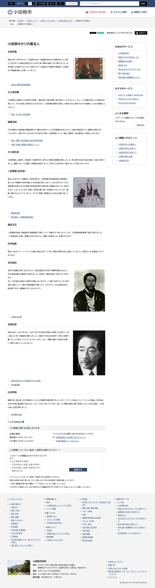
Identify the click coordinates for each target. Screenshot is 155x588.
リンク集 (121, 502)
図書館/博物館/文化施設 (91, 518)
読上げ (52, 3)
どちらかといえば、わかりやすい (26, 464)
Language (72, 3)
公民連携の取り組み (54, 523)
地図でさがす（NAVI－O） (128, 57)
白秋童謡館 (15, 385)
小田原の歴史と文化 (65, 21)
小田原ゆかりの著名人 (127, 144)
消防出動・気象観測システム (129, 77)
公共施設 (84, 499)
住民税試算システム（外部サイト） (130, 533)
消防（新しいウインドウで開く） (22, 545)
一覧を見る (140, 125)
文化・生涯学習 (16, 533)
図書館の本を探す (125, 61)
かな (59, 3)
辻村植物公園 (16, 414)
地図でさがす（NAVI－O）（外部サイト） (132, 509)
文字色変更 (41, 3)
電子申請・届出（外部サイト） (128, 524)
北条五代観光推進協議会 (21, 85)
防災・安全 (15, 514)
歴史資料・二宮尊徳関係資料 (22, 217)
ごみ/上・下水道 (88, 521)
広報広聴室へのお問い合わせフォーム (71, 437)
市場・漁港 (86, 531)
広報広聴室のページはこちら (67, 441)
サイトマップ (112, 577)
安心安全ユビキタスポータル (129, 69)
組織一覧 (111, 565)
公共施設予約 (123, 53)
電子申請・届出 (124, 73)
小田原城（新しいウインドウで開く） (59, 505)
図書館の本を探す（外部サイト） (129, 512)
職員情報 (50, 537)
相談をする (122, 65)
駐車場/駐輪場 (87, 537)
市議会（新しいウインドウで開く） (58, 533)
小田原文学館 (16, 317)
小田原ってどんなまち (47, 21)
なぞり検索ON (16, 422)
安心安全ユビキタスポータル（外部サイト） (132, 520)
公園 (84, 514)
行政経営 (14, 536)
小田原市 (19, 12)
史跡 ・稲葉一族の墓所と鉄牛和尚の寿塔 (27, 140)
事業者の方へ (52, 516)
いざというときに (16, 499)
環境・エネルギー (17, 520)
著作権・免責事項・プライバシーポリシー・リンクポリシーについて (127, 573)
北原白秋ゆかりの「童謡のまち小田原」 (26, 381)
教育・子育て (15, 510)
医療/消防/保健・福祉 (90, 508)
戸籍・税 (14, 507)
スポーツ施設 (87, 511)
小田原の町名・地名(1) (127, 148)
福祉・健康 (15, 517)
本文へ (11, 3)
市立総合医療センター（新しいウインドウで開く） (26, 541)
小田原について (31, 21)
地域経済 (14, 523)
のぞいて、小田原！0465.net (130, 95)
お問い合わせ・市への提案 (117, 568)
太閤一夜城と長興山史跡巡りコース (25, 144)
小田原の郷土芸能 (125, 156)
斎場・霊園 (86, 534)
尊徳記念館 (15, 213)
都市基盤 (14, 527)
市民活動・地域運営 (18, 530)
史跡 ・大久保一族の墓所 (20, 114)
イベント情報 (51, 509)
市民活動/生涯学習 (89, 527)
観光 (48, 502)
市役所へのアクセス (115, 562)
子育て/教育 (86, 524)
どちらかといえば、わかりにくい (26, 468)
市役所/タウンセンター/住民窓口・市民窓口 (96, 504)
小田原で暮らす (15, 504)
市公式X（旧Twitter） (127, 103)
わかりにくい (17, 471)
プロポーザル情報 (53, 519)
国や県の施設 (87, 540)
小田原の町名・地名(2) (127, 152)
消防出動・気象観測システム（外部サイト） (132, 529)
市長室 (49, 530)
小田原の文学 (123, 160)
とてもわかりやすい (20, 461)
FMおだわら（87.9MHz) (128, 99)
